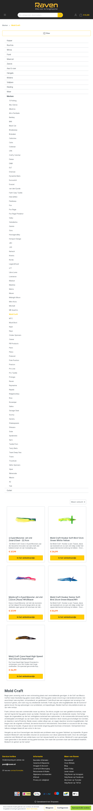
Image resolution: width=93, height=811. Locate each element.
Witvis (9, 50)
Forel (9, 54)
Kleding (10, 87)
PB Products (13, 343)
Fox (10, 205)
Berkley (12, 117)
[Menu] (4, 15)
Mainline (12, 285)
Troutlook (12, 461)
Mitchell (12, 306)
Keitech (12, 251)
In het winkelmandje (26, 558)
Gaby (11, 218)
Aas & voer (11, 68)
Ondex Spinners (15, 335)
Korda (11, 260)
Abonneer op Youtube (72, 780)
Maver (11, 293)
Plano (11, 352)
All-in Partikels (14, 113)
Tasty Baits (13, 448)
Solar (11, 431)
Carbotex (12, 138)
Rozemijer (13, 402)
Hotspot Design (15, 239)
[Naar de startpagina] (46, 6)
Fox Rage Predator (16, 214)
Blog (66, 766)
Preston (12, 364)
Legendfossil (14, 264)
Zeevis (9, 64)
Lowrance (12, 276)
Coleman (12, 147)
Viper (11, 469)
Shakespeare (14, 423)
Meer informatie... (32, 809)
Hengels (10, 73)
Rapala (11, 390)
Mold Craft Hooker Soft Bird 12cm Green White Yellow (67, 539)
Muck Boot (13, 323)
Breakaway (13, 130)
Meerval (10, 59)
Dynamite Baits (14, 176)
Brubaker (12, 134)
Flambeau (12, 201)
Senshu (12, 419)
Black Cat (12, 126)
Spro (11, 440)
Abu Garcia (13, 105)
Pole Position (14, 360)
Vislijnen (10, 82)
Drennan (12, 172)
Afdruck (36, 777)
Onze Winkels (69, 763)
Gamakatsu (13, 222)
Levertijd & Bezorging (41, 769)
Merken (10, 96)
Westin (11, 478)
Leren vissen (69, 771)
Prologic (12, 377)
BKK (10, 121)
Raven (11, 381)
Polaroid (12, 356)
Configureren (62, 808)
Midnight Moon (14, 297)
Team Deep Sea (15, 452)
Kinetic (11, 256)
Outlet (9, 490)
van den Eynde (14, 189)
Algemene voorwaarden (42, 774)
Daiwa (11, 159)
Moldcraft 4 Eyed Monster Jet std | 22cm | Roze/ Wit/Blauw (26, 598)
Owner (11, 339)
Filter (47, 33)
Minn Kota (13, 302)
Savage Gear (14, 410)
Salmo (11, 406)
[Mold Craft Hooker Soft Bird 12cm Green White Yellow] (67, 519)
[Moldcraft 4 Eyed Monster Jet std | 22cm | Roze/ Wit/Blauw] (26, 579)
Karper (9, 40)
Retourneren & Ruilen (41, 771)
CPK (10, 151)
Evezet (12, 184)
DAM (11, 163)
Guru (11, 230)
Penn (11, 348)
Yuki (10, 486)
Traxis (11, 457)
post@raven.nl (9, 764)
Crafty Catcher (15, 155)
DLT (10, 168)
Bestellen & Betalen (40, 760)
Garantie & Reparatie (41, 763)
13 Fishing (12, 101)
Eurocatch (13, 180)
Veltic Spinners (14, 465)
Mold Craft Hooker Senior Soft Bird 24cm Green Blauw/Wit (65, 598)
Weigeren (49, 808)
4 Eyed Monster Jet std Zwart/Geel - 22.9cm (20, 539)
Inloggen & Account (40, 766)
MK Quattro (13, 310)
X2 (10, 482)
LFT (10, 268)
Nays (11, 331)
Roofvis (10, 45)
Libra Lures (13, 272)
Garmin (11, 226)
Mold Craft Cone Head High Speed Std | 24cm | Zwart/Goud (26, 657)
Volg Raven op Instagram (73, 774)
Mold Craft (13, 314)
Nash (11, 327)
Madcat (12, 281)
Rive (10, 398)
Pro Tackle (13, 373)
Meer (9, 91)
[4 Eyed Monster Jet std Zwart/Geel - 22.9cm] (26, 519)
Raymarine (13, 385)
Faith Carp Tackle (15, 193)
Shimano (12, 427)
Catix (11, 142)
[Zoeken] (60, 15)
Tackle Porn (13, 444)
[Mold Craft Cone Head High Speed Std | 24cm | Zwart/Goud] (26, 638)
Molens (10, 78)
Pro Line (12, 369)
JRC (10, 243)
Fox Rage (12, 209)
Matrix (11, 289)
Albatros (12, 109)
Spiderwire (13, 436)
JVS (10, 247)
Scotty (11, 415)
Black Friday (68, 769)
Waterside (13, 473)
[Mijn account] (75, 15)
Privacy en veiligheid (41, 780)
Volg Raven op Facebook (73, 777)
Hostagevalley (14, 235)
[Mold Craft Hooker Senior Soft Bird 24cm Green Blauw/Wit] (67, 579)
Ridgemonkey (14, 394)
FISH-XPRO (13, 197)
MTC (11, 318)
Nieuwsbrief (68, 760)
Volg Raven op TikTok (72, 783)
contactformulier (16, 770)
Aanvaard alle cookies (81, 808)
